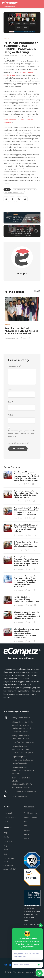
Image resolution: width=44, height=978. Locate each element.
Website (11, 415)
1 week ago (17, 484)
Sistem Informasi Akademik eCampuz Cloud (20, 120)
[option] (22, 317)
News (6, 39)
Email (10, 402)
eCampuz (6, 55)
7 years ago (14, 338)
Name (10, 389)
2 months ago (18, 535)
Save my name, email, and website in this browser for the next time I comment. (21, 433)
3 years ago (13, 55)
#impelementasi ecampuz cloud (24, 189)
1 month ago (18, 501)
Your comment (14, 366)
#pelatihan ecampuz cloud (14, 192)
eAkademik (8, 122)
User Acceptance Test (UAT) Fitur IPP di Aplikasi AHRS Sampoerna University (24, 219)
